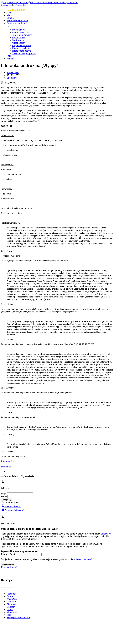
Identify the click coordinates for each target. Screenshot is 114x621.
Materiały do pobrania (17, 20)
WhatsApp (12, 599)
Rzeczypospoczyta (21, 50)
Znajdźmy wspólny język (24, 53)
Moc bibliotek (19, 29)
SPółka (10, 18)
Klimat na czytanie (21, 48)
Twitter (10, 596)
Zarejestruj (21, 5)
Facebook (11, 593)
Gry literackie (18, 37)
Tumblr (10, 609)
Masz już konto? (9, 567)
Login (4, 493)
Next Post (6, 466)
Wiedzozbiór (18, 43)
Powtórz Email (8, 554)
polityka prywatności (83, 559)
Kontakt (10, 58)
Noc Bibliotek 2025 (16, 10)
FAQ (9, 56)
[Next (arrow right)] (5, 589)
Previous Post (8, 461)
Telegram (11, 601)
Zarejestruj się (8, 564)
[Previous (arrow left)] (2, 589)
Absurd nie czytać (21, 32)
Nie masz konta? (11, 506)
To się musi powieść (22, 35)
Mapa (9, 15)
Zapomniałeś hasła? (12, 510)
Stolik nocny (18, 40)
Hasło (4, 496)
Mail (9, 615)
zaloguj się (106, 533)
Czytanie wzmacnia (21, 45)
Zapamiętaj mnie (12, 502)
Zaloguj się (6, 5)
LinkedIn (11, 607)
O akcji (10, 12)
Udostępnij (12, 78)
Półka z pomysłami (16, 23)
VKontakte (12, 612)
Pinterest (11, 604)
